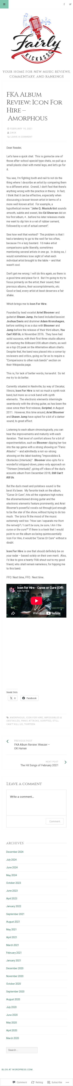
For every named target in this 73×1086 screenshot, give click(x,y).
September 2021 (15, 914)
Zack (13, 132)
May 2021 (11, 929)
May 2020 (11, 1022)
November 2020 (14, 976)
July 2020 (11, 1007)
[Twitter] (70, 4)
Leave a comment (21, 136)
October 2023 (13, 883)
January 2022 (13, 906)
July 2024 (11, 859)
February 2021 (14, 952)
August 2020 (13, 999)
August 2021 (13, 921)
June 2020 (12, 1015)
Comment (54, 821)
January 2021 (13, 960)
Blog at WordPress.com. (17, 1069)
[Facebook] (64, 4)
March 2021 (12, 945)
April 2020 (11, 1030)
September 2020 (15, 991)
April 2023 (11, 898)
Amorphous (17, 717)
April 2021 (11, 937)
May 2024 (11, 875)
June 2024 (12, 867)
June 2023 (12, 890)
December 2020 (14, 968)
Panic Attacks (30, 720)
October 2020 (13, 983)
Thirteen (29, 724)
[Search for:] (22, 1050)
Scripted (45, 720)
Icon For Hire (34, 717)
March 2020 (12, 1038)
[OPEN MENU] (4, 4)
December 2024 (14, 852)
